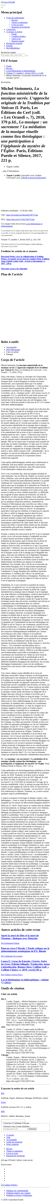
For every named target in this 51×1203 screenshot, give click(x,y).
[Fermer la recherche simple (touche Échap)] (5, 5)
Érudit (14, 34)
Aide (8, 1137)
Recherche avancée (14, 43)
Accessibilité (11, 1140)
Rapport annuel (18, 41)
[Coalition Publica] (9, 1185)
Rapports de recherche (21, 27)
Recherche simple (8, 52)
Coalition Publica (19, 36)
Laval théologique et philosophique (20, 71)
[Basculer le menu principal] (2, 7)
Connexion (10, 29)
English (9, 46)
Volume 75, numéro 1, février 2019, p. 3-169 (24, 73)
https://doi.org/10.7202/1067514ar (20, 219)
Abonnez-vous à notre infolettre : (16, 1126)
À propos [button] (10, 32)
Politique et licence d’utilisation (19, 1195)
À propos (18, 32)
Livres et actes (17, 25)
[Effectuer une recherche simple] (2, 5)
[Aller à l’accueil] (8, 2)
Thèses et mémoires (20, 22)
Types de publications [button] (15, 18)
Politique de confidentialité (17, 1191)
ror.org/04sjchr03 (39, 178)
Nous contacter (12, 1144)
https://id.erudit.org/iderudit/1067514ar (22, 215)
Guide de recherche (14, 1142)
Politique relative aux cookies (18, 1193)
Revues (15, 20)
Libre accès (16, 39)
